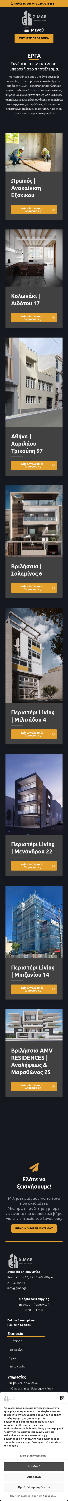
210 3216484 (16, 1282)
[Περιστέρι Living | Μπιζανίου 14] (34, 921)
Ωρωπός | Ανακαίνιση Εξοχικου (26, 188)
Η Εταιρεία (16, 1341)
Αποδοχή (34, 1466)
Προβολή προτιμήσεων (34, 1487)
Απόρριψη (34, 1476)
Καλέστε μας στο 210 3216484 (34, 3)
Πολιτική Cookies (20, 1496)
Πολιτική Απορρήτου (44, 1496)
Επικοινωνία (17, 1366)
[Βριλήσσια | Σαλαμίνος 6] (34, 520)
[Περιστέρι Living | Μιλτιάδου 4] (34, 655)
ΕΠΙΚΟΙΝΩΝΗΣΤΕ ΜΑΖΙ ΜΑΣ (34, 1228)
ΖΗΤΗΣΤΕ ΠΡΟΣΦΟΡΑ (34, 38)
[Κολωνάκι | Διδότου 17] (34, 257)
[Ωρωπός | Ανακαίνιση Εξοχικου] (34, 152)
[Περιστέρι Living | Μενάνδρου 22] (34, 794)
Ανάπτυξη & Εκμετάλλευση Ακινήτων (31, 1388)
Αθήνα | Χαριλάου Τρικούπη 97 (27, 443)
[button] (62, 1398)
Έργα (13, 1358)
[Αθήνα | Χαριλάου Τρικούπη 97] (34, 382)
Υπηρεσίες (16, 1349)
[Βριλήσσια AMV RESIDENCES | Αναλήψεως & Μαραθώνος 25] (34, 1025)
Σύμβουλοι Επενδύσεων (23, 1383)
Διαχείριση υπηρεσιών (33, 1455)
